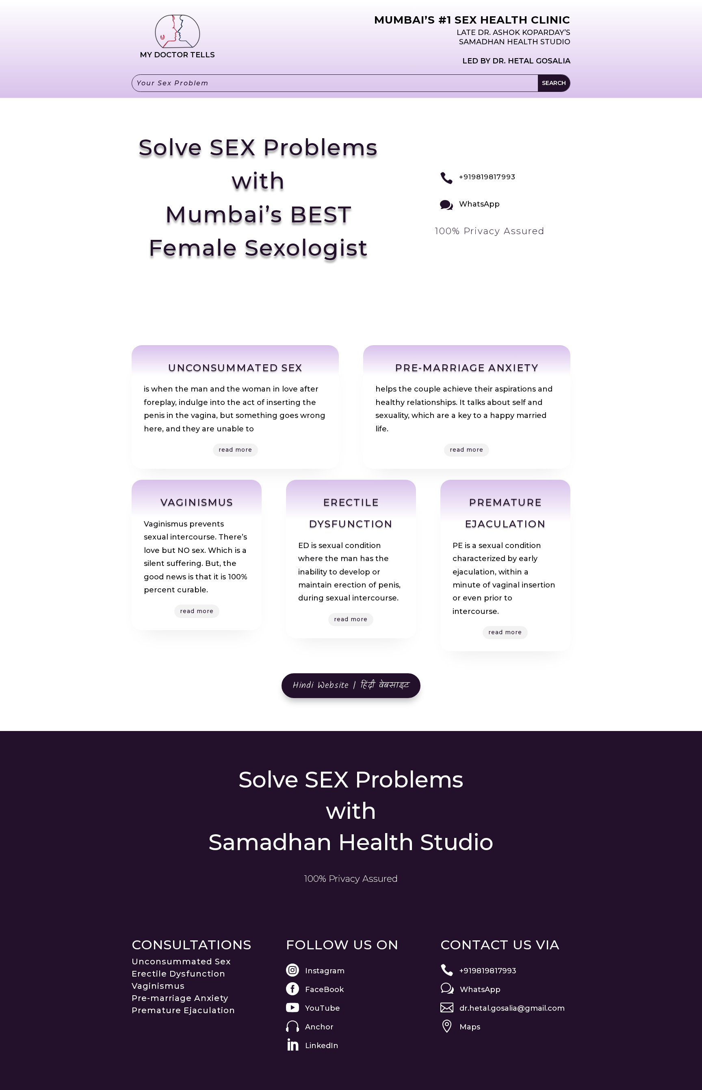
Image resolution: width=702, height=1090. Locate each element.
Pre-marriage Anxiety (180, 998)
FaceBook (324, 989)
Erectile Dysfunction (178, 974)
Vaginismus (158, 986)
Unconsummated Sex (181, 961)
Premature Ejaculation (183, 1010)
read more (235, 449)
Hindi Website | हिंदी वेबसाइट (351, 686)
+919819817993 (487, 177)
